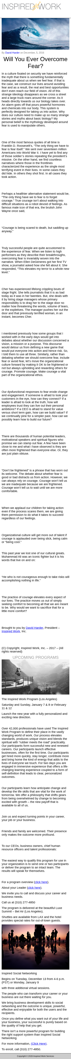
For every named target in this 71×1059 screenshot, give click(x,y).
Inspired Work (11, 631)
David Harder (12, 52)
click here (41, 882)
